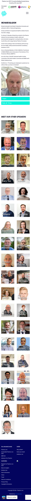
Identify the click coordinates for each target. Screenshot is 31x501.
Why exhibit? (20, 449)
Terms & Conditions (6, 479)
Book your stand (21, 452)
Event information (5, 472)
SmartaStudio (18, 494)
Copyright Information (6, 484)
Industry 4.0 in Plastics (6, 458)
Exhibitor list (4, 470)
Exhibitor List (20, 454)
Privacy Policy (4, 481)
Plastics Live (4, 449)
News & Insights (5, 468)
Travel (2, 477)
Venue (2, 474)
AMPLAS (3, 456)
